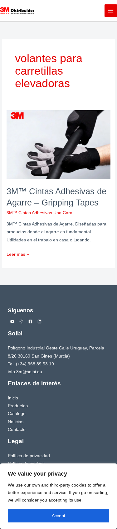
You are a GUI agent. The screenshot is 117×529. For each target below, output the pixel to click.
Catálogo (17, 413)
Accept (58, 515)
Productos (18, 405)
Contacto (17, 429)
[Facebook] (30, 321)
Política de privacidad (29, 455)
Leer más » (18, 253)
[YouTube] (12, 321)
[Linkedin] (39, 321)
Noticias (15, 421)
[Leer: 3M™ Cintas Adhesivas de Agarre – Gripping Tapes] (58, 144)
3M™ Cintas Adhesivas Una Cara (39, 212)
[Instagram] (21, 321)
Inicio (13, 398)
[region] (58, 496)
